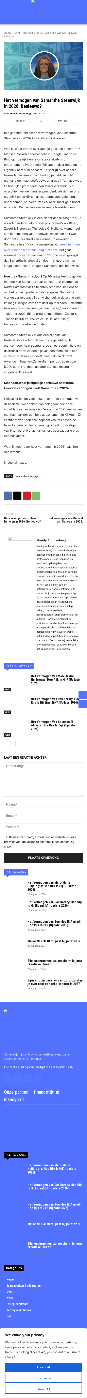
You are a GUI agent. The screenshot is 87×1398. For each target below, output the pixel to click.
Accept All (43, 1367)
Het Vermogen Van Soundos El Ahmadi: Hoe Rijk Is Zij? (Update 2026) (53, 725)
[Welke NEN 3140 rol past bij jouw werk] (14, 946)
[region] (43, 1363)
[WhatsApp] (36, 496)
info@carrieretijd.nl (34, 1067)
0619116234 (64, 1067)
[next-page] (13, 743)
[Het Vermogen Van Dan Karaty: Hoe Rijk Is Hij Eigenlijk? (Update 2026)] (16, 705)
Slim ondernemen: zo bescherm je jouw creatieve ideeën (55, 962)
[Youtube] (38, 1078)
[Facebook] (8, 496)
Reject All (43, 1389)
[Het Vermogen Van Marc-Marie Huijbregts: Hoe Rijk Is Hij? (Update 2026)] (16, 682)
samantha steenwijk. (27, 476)
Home (7, 32)
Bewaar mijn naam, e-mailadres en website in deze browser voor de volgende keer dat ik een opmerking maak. (40, 841)
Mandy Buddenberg (19, 113)
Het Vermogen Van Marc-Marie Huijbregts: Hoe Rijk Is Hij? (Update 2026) (55, 679)
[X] (17, 496)
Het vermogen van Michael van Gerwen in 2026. (66, 520)
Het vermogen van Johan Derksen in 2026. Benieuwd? (22, 520)
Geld (17, 32)
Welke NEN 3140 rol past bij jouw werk (54, 941)
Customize (43, 1378)
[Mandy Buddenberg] (20, 594)
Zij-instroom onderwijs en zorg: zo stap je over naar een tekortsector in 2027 (55, 982)
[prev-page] (6, 743)
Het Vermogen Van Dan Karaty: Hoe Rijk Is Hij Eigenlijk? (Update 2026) (55, 701)
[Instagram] (18, 1078)
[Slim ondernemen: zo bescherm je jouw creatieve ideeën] (14, 966)
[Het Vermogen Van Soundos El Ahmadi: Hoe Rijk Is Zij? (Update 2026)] (16, 728)
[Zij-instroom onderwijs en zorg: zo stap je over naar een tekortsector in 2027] (14, 986)
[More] (76, 121)
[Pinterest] (27, 496)
